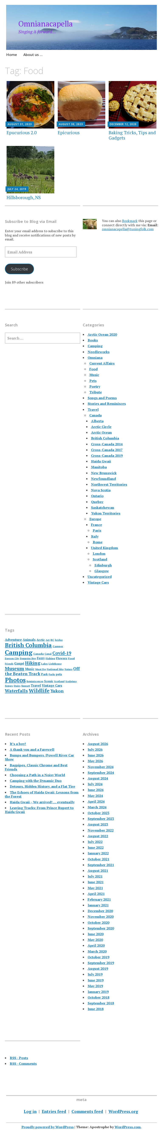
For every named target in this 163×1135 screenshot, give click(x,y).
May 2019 (95, 986)
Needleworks (99, 351)
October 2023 (98, 813)
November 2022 (101, 830)
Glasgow (101, 571)
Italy (94, 536)
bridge (59, 640)
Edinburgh (103, 565)
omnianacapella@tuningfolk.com (128, 229)
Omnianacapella (45, 24)
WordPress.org (123, 1111)
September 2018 (101, 1003)
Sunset (25, 686)
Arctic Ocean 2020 (102, 334)
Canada (95, 415)
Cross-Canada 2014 (107, 444)
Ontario (97, 495)
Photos (15, 680)
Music (94, 374)
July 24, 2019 (17, 189)
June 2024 (96, 789)
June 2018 (96, 1008)
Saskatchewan (102, 507)
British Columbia (105, 438)
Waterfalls (16, 691)
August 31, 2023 (20, 124)
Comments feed (87, 1111)
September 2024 (101, 772)
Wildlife (39, 690)
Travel (93, 409)
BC (52, 640)
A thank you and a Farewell (32, 749)
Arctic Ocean (101, 432)
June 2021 (96, 882)
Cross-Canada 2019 (107, 455)
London (99, 553)
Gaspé (19, 663)
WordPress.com (128, 1127)
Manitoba (99, 467)
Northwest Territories (109, 484)
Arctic (41, 640)
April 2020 (96, 945)
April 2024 (96, 801)
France (96, 524)
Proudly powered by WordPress (47, 1127)
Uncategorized (100, 576)
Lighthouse (55, 663)
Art (48, 640)
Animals (29, 640)
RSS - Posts (19, 1057)
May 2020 (95, 939)
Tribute (95, 392)
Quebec (97, 501)
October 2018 (98, 997)
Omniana (95, 357)
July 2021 (95, 876)
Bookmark (130, 220)
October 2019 (98, 957)
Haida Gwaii (101, 461)
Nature (68, 669)
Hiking (32, 663)
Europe (95, 519)
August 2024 (98, 778)
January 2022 (98, 853)
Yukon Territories (105, 513)
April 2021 (96, 893)
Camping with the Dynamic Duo (36, 780)
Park (44, 674)
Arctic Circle (101, 426)
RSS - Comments (23, 1063)
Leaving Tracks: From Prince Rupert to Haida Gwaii (39, 809)
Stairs (17, 685)
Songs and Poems (102, 398)
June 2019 (96, 980)
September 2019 (101, 962)
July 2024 (95, 784)
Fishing (50, 658)
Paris (97, 530)
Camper (58, 646)
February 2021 (99, 899)
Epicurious (69, 133)
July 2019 (95, 974)
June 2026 (96, 755)
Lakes (44, 663)
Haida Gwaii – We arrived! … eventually (42, 802)
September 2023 (101, 818)
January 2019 (98, 991)
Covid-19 (61, 653)
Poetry (94, 386)
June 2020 (96, 934)
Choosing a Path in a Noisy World (37, 775)
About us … (33, 54)
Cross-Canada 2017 (107, 449)
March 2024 (97, 807)
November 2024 (101, 767)
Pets (93, 380)
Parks (52, 674)
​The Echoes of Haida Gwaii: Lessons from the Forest (42, 794)
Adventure (13, 639)
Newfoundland (103, 478)
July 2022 (95, 841)
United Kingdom (104, 547)
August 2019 (98, 968)
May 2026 (95, 761)
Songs (9, 686)
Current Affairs (102, 363)
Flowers (61, 658)
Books (93, 340)
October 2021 (98, 859)
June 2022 (96, 847)
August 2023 (98, 824)
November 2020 (101, 916)
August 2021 (98, 870)
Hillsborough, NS (24, 197)
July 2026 (95, 749)
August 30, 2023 (71, 124)
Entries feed (54, 1111)
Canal (48, 653)
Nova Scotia (101, 490)
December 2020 (100, 911)
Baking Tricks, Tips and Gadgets (132, 135)
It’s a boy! (18, 743)
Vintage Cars (98, 582)
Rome (98, 542)
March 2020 (97, 951)
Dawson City (12, 658)
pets (59, 674)
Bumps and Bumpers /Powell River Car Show (39, 757)
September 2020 (101, 928)
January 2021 (98, 905)
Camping (95, 346)
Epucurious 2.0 (22, 133)
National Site (55, 669)
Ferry (41, 658)
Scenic (48, 681)
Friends (9, 663)
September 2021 (101, 864)
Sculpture (71, 681)
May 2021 (95, 888)
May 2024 (95, 795)
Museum (14, 668)
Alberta (97, 421)
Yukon (57, 691)
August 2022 (98, 836)
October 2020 (98, 922)
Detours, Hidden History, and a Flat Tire (42, 786)
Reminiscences (35, 681)
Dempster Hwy (28, 658)
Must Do (40, 669)
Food (93, 369)
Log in (30, 1111)
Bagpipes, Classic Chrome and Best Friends (36, 767)
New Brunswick (104, 473)
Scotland (100, 559)
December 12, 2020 (123, 124)
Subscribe (19, 268)
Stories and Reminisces (107, 403)
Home (11, 54)
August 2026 (98, 743)
